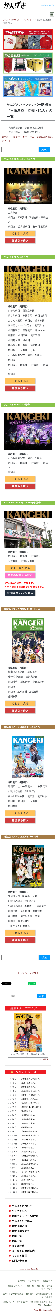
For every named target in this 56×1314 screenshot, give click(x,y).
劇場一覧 (17, 1241)
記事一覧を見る (20, 568)
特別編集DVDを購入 (20, 593)
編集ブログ (47, 1281)
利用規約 (29, 1294)
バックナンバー (21, 1211)
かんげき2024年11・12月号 (19, 159)
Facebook (48, 1305)
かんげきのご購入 (22, 1221)
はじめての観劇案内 (23, 1250)
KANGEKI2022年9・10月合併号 (22, 502)
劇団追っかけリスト (16, 1286)
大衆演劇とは (19, 1226)
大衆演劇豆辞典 (21, 1231)
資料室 (49, 1286)
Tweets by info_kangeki (28, 1269)
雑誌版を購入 (20, 240)
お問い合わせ (19, 1260)
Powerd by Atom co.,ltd (42, 1310)
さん (30, 1079)
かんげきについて (47, 5)
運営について (22, 1302)
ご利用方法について (44, 1294)
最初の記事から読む (20, 575)
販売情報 (21, 1281)
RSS (39, 1305)
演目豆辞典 (18, 1245)
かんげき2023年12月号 (17, 404)
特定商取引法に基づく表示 (41, 1302)
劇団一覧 (17, 1236)
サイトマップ (46, 1289)
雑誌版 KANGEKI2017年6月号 (21, 836)
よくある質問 (19, 1255)
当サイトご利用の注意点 (13, 1294)
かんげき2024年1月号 (16, 257)
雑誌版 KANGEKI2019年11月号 (22, 609)
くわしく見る (20, 233)
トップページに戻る (28, 973)
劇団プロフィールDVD (25, 1216)
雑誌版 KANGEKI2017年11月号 (22, 727)
